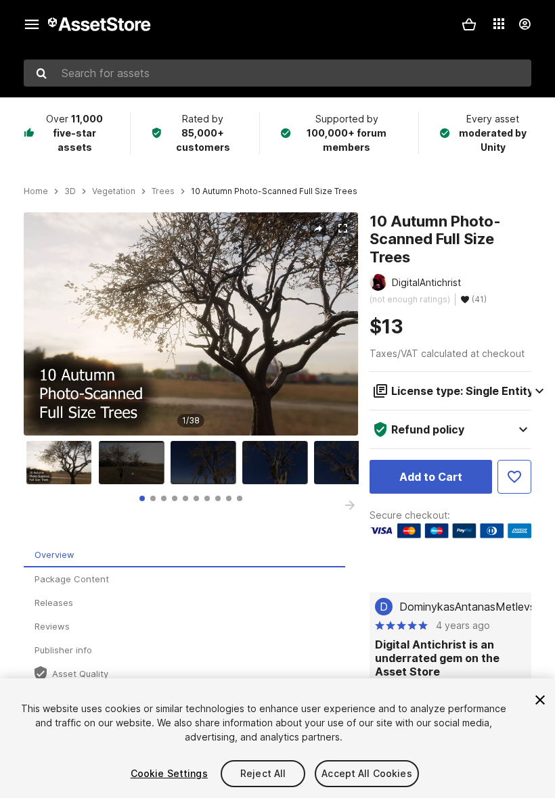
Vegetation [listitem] (113, 191)
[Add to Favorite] (514, 477)
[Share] (318, 228)
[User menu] (524, 24)
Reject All (263, 773)
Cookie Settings (169, 773)
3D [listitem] (70, 191)
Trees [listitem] (163, 191)
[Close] (540, 700)
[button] (469, 24)
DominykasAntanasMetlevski (471, 606)
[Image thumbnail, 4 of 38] (278, 462)
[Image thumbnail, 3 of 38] (206, 462)
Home (36, 191)
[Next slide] (350, 505)
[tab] (142, 498)
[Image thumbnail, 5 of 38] (350, 462)
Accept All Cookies (366, 773)
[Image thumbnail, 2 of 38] (135, 462)
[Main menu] (31, 24)
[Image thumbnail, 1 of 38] (62, 462)
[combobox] (277, 73)
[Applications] (499, 24)
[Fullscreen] (342, 228)
